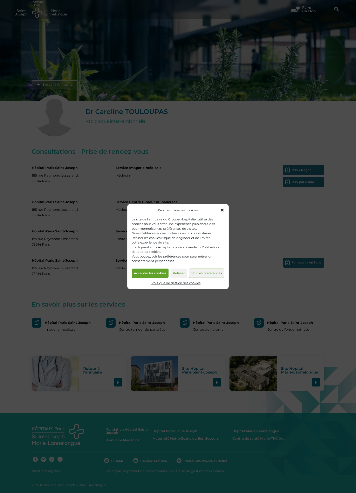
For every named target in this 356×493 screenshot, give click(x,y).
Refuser (179, 273)
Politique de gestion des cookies (175, 283)
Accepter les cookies (150, 273)
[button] (222, 210)
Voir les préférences (206, 273)
